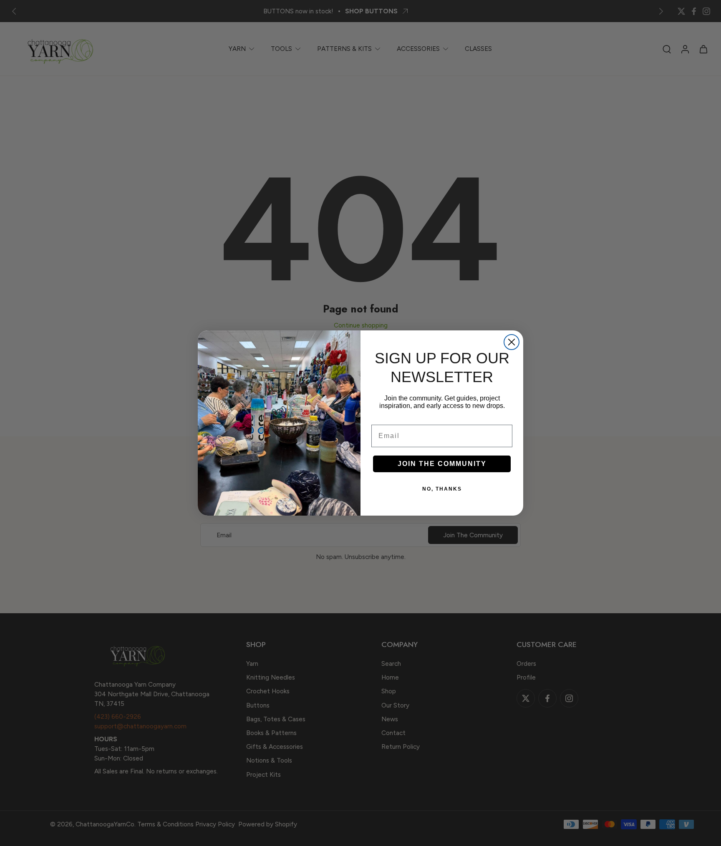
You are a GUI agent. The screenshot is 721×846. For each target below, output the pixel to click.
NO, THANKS (442, 489)
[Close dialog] (511, 342)
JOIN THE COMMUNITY (442, 463)
